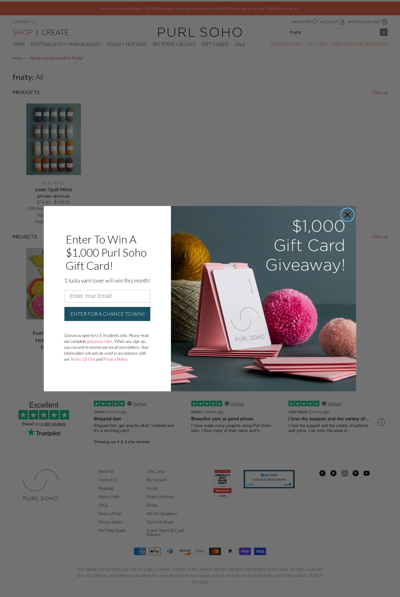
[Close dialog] (347, 214)
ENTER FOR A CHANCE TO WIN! (107, 314)
